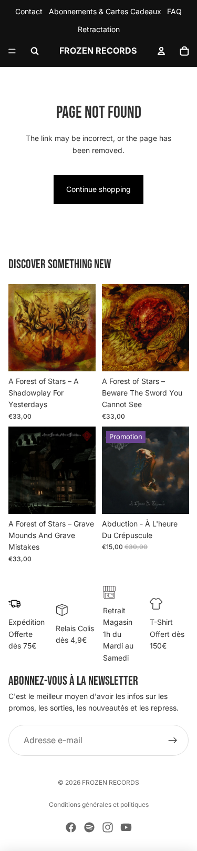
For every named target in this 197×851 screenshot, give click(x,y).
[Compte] (161, 51)
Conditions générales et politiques (99, 804)
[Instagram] (107, 827)
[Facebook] (71, 827)
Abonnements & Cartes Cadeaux (105, 11)
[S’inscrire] (173, 741)
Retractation (99, 29)
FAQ (174, 11)
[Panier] (184, 51)
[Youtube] (126, 827)
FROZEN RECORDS (110, 782)
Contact (29, 11)
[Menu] (12, 51)
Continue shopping (98, 189)
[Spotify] (89, 827)
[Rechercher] (34, 51)
